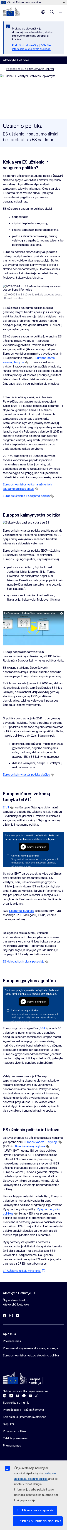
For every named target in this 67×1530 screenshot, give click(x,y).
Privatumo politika (14, 1431)
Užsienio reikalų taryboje (29, 1146)
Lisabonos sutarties (21, 910)
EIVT (6, 807)
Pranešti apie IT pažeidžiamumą (23, 1409)
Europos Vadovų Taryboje (41, 1142)
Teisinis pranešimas (15, 1438)
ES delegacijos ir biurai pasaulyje (23, 961)
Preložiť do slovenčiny (25, 45)
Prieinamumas (12, 1341)
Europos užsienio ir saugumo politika (26, 496)
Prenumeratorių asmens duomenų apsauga (30, 1348)
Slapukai (8, 1424)
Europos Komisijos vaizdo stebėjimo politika (31, 1355)
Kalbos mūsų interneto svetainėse (24, 1417)
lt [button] (43, 12)
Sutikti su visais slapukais (35, 1510)
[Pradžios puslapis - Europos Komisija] (11, 11)
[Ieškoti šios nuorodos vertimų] (26, 362)
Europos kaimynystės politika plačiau (26, 774)
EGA (43, 1028)
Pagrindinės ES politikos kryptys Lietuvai (30, 68)
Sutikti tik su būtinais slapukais (38, 1521)
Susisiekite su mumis (16, 1402)
